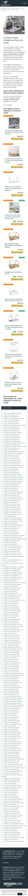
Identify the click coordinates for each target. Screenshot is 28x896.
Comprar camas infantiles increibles (11, 755)
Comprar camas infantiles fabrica (11, 710)
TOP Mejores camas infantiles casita (11, 685)
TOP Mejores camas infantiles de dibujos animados (15, 446)
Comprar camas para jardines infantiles (12, 738)
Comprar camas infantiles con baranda (12, 596)
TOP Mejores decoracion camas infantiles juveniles (15, 767)
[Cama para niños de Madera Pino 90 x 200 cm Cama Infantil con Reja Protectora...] (14, 123)
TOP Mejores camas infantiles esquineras (13, 703)
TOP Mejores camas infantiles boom (11, 575)
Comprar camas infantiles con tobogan (12, 696)
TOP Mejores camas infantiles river (11, 839)
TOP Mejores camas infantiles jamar (11, 811)
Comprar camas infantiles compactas (12, 666)
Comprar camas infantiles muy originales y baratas (14, 600)
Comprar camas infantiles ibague (11, 421)
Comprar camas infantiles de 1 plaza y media (13, 498)
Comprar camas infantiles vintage (11, 601)
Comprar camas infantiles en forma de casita (13, 764)
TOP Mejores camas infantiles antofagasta (13, 519)
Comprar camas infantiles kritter (10, 544)
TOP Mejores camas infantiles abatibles (12, 610)
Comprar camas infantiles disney (11, 746)
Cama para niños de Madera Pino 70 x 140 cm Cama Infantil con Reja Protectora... (14, 160)
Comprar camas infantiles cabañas (11, 533)
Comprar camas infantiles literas (10, 809)
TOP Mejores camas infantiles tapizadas (12, 584)
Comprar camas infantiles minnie (11, 804)
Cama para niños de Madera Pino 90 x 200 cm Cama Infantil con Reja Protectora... (14, 132)
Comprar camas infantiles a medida (11, 680)
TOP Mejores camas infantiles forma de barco (13, 675)
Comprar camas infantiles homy (10, 530)
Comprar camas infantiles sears (10, 605)
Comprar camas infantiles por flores (11, 773)
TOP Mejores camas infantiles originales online (14, 704)
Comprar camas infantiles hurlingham (12, 420)
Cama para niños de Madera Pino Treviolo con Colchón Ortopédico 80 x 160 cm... (13, 356)
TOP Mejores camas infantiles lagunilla (12, 663)
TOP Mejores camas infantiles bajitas (12, 769)
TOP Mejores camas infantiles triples (11, 540)
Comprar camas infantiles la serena (11, 731)
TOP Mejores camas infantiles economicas (13, 572)
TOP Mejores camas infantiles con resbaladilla (14, 566)
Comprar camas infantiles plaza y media (12, 413)
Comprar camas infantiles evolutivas (11, 797)
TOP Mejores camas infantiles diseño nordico (13, 481)
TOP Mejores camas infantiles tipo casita (12, 509)
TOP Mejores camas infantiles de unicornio (13, 701)
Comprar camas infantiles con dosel (11, 659)
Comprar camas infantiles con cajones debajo (13, 453)
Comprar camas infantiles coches (11, 414)
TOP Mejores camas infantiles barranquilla (13, 537)
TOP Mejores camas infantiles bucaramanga (13, 629)
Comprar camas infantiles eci (10, 516)
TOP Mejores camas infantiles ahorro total (13, 682)
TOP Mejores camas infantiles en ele (11, 671)
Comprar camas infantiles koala (10, 523)
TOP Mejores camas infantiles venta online (13, 573)
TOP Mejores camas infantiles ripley (11, 458)
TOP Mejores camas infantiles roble (11, 607)
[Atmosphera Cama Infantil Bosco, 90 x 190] (14, 264)
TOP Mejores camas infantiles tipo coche (12, 724)
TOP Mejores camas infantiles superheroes (13, 771)
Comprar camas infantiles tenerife (11, 762)
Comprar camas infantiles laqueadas (11, 676)
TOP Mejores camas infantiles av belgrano (13, 432)
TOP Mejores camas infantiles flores (11, 694)
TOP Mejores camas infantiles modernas (12, 587)
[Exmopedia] (6, 3)
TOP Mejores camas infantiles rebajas (12, 579)
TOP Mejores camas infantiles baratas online (13, 649)
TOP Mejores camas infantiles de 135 (12, 822)
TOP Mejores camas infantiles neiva (11, 470)
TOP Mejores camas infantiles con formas (13, 554)
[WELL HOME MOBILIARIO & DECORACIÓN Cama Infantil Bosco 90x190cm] (14, 236)
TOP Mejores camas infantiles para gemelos (13, 697)
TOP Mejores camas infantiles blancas (12, 813)
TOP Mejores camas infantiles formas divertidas (14, 442)
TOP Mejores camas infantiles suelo (11, 495)
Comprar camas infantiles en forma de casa (13, 467)
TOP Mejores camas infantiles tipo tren (12, 448)
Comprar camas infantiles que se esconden (13, 479)
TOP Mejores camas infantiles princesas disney (14, 465)
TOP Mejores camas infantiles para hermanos (13, 626)
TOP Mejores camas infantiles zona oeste (13, 750)
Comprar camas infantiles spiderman (11, 423)
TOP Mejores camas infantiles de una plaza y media (15, 825)
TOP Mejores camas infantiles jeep (11, 722)
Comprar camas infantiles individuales (12, 801)
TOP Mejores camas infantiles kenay (11, 834)
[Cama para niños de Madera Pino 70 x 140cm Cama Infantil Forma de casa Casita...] (14, 318)
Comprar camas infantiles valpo (10, 830)
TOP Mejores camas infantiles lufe (11, 502)
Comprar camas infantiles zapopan (11, 690)
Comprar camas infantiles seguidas (11, 689)
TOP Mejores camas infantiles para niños (12, 687)
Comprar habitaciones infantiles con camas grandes (15, 582)
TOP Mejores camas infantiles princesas (12, 785)
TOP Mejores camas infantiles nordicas (12, 507)
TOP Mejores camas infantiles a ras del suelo (13, 577)
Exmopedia (3, 8)
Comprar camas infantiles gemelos (11, 792)
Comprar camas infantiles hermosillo (11, 439)
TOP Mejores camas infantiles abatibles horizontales (15, 539)
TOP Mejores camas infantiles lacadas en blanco (14, 418)
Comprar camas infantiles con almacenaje (13, 493)
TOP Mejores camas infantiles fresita (11, 608)
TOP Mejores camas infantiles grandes (12, 708)
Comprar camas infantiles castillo (11, 614)
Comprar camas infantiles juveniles (11, 636)
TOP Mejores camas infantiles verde (11, 829)
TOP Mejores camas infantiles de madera (12, 642)
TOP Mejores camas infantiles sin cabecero (13, 787)
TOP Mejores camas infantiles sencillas (12, 460)
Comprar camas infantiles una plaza (11, 598)
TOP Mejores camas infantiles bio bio (12, 780)
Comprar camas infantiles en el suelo (12, 781)
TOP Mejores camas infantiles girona (12, 734)
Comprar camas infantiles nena (10, 633)
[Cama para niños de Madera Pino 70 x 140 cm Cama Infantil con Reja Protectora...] (14, 151)
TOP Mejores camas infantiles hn (11, 657)
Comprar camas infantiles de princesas (12, 832)
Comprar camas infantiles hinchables (12, 652)
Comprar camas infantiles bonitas (11, 488)
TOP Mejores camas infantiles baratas (12, 778)
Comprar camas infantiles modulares (11, 692)
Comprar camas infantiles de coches (11, 622)
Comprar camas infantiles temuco (11, 449)
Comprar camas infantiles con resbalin (12, 638)
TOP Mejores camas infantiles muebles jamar (13, 799)
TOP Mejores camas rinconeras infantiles (12, 474)
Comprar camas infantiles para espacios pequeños (14, 425)
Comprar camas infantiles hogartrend (12, 463)
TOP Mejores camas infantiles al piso (12, 444)
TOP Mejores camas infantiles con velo (12, 656)
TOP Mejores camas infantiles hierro (11, 430)
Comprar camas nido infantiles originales (12, 732)
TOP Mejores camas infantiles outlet (11, 760)
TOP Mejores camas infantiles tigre (11, 416)
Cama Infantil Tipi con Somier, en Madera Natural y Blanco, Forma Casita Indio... (13, 384)
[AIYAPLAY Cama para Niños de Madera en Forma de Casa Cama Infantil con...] (14, 179)
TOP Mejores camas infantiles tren (11, 718)
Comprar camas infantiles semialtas (11, 456)
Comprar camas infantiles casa (10, 580)
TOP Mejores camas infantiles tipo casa (12, 437)
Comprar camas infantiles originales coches (13, 706)
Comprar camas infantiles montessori (12, 643)
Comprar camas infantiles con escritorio (12, 820)
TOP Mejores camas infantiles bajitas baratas (13, 491)
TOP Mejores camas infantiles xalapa (12, 570)
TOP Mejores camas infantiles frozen (12, 528)
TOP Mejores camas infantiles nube (11, 788)
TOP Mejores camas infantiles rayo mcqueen (13, 476)
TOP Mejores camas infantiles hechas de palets (14, 841)
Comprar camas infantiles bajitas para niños (13, 521)
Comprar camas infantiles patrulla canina (12, 748)
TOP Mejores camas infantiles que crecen (13, 552)
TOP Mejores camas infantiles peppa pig (12, 518)
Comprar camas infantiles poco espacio (12, 547)
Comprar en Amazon (17, 138)
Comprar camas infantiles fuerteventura (12, 549)
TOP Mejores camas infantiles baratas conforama (14, 535)
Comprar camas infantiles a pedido (11, 645)
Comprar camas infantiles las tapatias (12, 720)
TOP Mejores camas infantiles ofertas (12, 650)
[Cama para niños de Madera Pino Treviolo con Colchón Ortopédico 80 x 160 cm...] (14, 346)
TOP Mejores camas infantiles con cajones (13, 594)
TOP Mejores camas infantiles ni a (11, 795)
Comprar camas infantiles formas (11, 729)
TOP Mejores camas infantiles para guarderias (14, 823)
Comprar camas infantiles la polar (11, 664)
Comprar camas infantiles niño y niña (12, 612)
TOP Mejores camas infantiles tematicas (12, 545)
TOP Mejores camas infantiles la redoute (12, 483)
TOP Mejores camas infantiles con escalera (13, 815)
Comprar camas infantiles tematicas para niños (14, 759)
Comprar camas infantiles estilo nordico (12, 511)
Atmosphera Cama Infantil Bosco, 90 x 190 (13, 273)
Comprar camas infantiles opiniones (11, 628)
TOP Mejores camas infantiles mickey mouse (13, 806)
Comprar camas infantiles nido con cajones (13, 624)
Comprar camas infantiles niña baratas (12, 428)
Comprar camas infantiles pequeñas (11, 472)
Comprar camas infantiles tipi (10, 725)
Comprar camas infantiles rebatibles (11, 808)
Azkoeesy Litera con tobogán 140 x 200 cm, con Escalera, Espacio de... (14, 300)
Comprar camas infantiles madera (11, 661)
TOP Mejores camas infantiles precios (12, 589)
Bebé (8, 8)
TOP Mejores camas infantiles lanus (11, 615)
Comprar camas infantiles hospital (11, 469)
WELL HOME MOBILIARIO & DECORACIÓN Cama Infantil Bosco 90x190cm (14, 245)
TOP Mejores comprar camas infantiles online (13, 802)
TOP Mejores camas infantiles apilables (12, 441)
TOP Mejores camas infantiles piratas (12, 505)
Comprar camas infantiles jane (10, 783)
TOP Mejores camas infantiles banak (11, 551)
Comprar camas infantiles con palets (11, 753)
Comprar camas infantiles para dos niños (12, 647)
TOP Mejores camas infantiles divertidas (12, 757)
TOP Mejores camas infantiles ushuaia (12, 504)
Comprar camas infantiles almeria (11, 621)
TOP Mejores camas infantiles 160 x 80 (12, 500)
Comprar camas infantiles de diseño (11, 717)
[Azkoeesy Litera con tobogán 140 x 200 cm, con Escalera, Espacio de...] (14, 291)
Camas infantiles (15, 8)
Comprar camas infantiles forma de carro (12, 736)
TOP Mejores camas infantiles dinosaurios (13, 512)
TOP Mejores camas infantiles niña (11, 603)
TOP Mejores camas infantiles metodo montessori (14, 451)
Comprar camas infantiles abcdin (11, 490)
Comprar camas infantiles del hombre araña (13, 766)
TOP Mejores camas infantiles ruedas (12, 434)
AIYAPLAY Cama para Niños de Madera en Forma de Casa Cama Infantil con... (13, 188)
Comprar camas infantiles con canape (12, 455)
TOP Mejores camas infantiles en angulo (12, 514)
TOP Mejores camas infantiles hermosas (12, 816)
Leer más (24, 894)
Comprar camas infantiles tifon (10, 715)
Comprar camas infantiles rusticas (11, 593)
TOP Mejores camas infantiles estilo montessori (14, 477)
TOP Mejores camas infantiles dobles (12, 654)
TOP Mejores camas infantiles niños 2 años (13, 741)
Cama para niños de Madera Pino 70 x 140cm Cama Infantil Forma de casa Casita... (14, 327)
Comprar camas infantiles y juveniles (11, 727)
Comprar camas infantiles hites (10, 739)
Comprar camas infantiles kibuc (10, 794)
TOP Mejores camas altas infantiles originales (13, 673)
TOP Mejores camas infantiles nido (11, 640)
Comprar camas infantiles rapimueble (12, 435)
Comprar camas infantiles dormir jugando (12, 743)
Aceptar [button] (19, 894)
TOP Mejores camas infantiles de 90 (11, 532)
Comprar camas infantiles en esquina (12, 836)
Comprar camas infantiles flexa (10, 561)
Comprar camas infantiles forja (10, 818)
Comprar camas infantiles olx (10, 617)
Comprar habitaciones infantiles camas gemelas (14, 837)
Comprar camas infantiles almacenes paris (13, 559)
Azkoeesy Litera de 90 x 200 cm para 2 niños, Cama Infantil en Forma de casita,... (13, 217)
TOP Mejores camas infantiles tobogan (12, 619)
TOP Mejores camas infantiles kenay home (13, 827)
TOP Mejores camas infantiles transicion (12, 568)
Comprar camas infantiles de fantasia (12, 711)
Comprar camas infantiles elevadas (11, 790)
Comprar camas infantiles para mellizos (12, 497)
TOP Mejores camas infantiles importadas (13, 699)
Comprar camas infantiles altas (10, 713)
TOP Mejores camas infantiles (10, 542)
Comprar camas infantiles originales (11, 670)
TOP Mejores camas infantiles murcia (12, 631)
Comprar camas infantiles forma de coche (13, 462)
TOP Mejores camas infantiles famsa (11, 486)
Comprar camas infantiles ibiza (10, 591)
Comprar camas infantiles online (10, 683)
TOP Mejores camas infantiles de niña (12, 635)
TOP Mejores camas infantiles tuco (11, 427)
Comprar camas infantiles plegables (11, 752)
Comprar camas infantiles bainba (11, 586)
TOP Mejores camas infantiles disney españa (13, 525)
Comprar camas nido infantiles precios (12, 526)
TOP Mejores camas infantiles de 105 (12, 745)
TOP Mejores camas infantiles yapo (11, 668)
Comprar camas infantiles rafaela (11, 678)
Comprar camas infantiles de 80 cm (11, 484)
